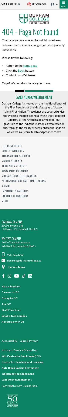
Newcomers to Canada (15, 171)
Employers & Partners (15, 191)
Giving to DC (10, 298)
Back (21, 70)
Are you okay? (39, 4)
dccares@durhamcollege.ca (23, 260)
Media (5, 201)
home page (30, 65)
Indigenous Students (14, 166)
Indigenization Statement (18, 373)
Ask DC (6, 304)
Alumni (6, 186)
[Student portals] (53, 4)
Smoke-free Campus (14, 315)
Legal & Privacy (29, 340)
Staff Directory (11, 310)
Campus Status (9, 4)
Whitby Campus (11, 239)
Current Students (13, 151)
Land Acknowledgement (34, 97)
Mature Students (12, 161)
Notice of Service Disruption (19, 350)
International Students (16, 156)
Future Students (12, 146)
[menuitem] (53, 4)
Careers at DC (10, 292)
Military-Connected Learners (19, 176)
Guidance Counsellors (15, 196)
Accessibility (9, 340)
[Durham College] (34, 18)
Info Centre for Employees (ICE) (21, 356)
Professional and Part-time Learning (24, 181)
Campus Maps (16, 266)
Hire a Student (11, 286)
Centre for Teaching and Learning (22, 362)
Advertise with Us (13, 321)
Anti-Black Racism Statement (20, 367)
